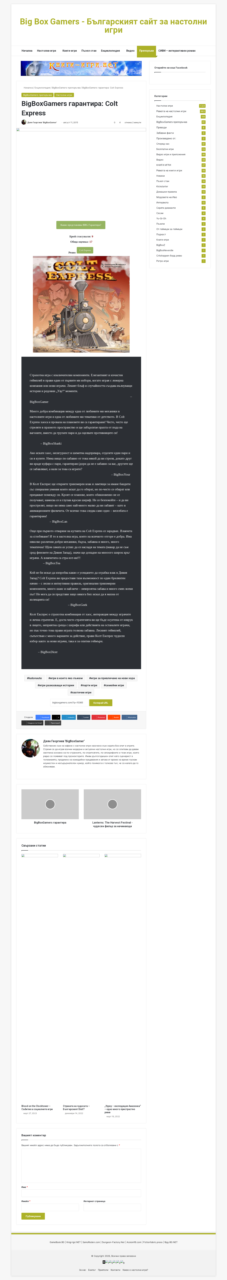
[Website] (45, 772)
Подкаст (161, 234)
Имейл (25, 1201)
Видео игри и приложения (170, 154)
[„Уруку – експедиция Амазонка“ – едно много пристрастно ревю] (123, 978)
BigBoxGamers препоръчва (66, 87)
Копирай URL (100, 702)
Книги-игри (69, 50)
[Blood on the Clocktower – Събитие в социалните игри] (39, 978)
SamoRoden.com (91, 1242)
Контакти (115, 1270)
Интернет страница (94, 1201)
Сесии (159, 213)
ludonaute (35, 678)
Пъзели (160, 223)
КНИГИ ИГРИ (163, 165)
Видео (130, 50)
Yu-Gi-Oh (161, 218)
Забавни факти (165, 132)
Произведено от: (166, 138)
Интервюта (162, 202)
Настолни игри (46, 50)
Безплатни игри (165, 149)
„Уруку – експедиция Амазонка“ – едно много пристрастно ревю (123, 1109)
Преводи (161, 127)
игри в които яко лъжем (66, 678)
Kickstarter (162, 186)
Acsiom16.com (134, 1242)
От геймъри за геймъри (169, 229)
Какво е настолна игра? (135, 1270)
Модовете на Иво (166, 197)
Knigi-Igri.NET (73, 1242)
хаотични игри (81, 692)
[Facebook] (49, 772)
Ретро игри (162, 261)
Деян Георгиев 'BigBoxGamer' (42, 122)
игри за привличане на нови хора (113, 678)
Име (24, 1187)
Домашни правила (166, 191)
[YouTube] (53, 772)
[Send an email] (58, 122)
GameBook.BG (57, 1242)
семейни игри (115, 685)
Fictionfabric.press (153, 1242)
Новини (160, 175)
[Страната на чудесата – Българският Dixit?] (81, 978)
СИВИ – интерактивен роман (176, 50)
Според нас (163, 143)
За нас (82, 1270)
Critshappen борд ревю (169, 255)
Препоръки (146, 50)
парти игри (89, 685)
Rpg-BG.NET (171, 1242)
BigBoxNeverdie (164, 250)
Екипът (92, 1270)
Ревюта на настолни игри (171, 111)
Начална (27, 50)
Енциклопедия (110, 50)
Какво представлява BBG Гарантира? (80, 225)
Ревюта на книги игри (169, 170)
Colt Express (85, 250)
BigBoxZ (160, 245)
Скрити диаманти (166, 207)
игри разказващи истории (56, 685)
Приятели (103, 1270)
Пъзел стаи (88, 50)
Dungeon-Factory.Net (113, 1242)
